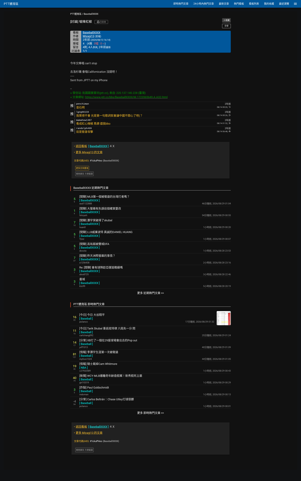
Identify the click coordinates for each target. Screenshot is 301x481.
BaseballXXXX (91, 14)
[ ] (89, 200)
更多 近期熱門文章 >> (150, 293)
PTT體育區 (76, 14)
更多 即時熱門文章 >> (150, 413)
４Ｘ (94, 146)
